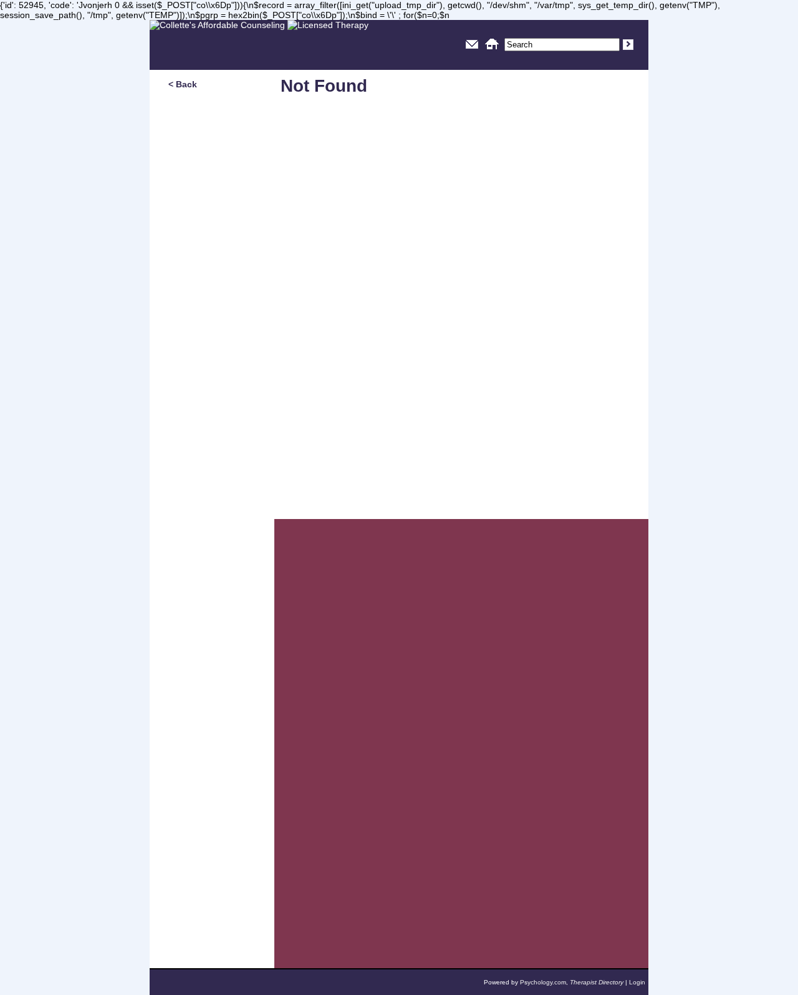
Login (637, 982)
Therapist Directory (596, 982)
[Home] (492, 51)
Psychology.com (543, 982)
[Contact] (472, 51)
